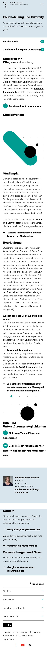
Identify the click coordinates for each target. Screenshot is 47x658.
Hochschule (8, 599)
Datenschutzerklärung (30, 632)
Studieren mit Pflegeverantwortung (22, 49)
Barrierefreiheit (10, 635)
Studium (7, 591)
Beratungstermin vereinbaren (25, 106)
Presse (15, 632)
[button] (42, 4)
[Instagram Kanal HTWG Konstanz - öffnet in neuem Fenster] (30, 645)
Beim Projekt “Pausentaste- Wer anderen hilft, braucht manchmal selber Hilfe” (24, 450)
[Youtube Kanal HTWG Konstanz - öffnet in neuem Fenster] (23, 645)
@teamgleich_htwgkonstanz (22, 545)
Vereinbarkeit (10, 41)
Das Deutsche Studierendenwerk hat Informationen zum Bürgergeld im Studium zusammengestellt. (25, 387)
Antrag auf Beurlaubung (20, 350)
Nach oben (38, 584)
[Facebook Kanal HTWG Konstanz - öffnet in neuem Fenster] (17, 645)
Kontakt (6, 632)
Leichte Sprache (26, 635)
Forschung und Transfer (14, 608)
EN (9, 625)
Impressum (8, 638)
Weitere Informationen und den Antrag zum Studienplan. (24, 234)
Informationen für (11, 616)
